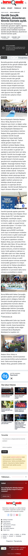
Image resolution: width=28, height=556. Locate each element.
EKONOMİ (18, 536)
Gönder (4, 451)
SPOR (24, 8)
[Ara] (25, 3)
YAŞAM (4, 538)
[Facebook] (8, 515)
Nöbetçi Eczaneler (8, 519)
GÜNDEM (5, 534)
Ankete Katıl (5, 496)
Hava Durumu (6, 521)
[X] (11, 515)
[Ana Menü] (1, 3)
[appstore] (9, 541)
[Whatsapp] (20, 515)
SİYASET (9, 8)
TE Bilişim (18, 553)
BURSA (3, 8)
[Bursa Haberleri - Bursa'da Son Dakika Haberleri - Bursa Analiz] (13, 3)
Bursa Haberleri (15, 12)
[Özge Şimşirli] (5, 376)
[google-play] (17, 541)
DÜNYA (17, 534)
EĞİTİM (24, 534)
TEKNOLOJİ (17, 8)
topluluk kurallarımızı (16, 457)
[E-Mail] (11, 378)
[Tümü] (26, 477)
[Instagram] (14, 515)
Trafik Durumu (6, 523)
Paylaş (4, 57)
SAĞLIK (4, 536)
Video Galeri (4, 12)
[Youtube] (17, 515)
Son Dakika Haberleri (8, 528)
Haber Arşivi (6, 530)
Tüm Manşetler (7, 526)
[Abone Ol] (22, 57)
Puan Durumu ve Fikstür (9, 525)
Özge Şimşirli (14, 375)
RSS (4, 548)
